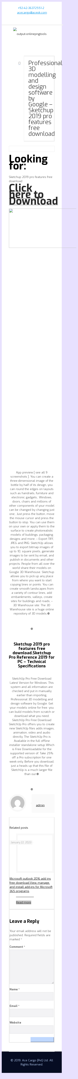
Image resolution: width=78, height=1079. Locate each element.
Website (15, 1022)
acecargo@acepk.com (32, 12)
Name (15, 989)
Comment (17, 947)
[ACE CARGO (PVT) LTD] (32, 33)
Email (15, 1006)
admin (40, 805)
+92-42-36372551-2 (31, 8)
